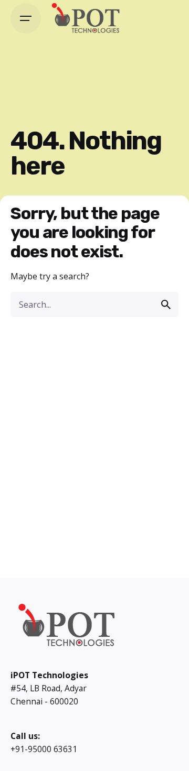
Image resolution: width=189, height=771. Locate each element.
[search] (165, 304)
